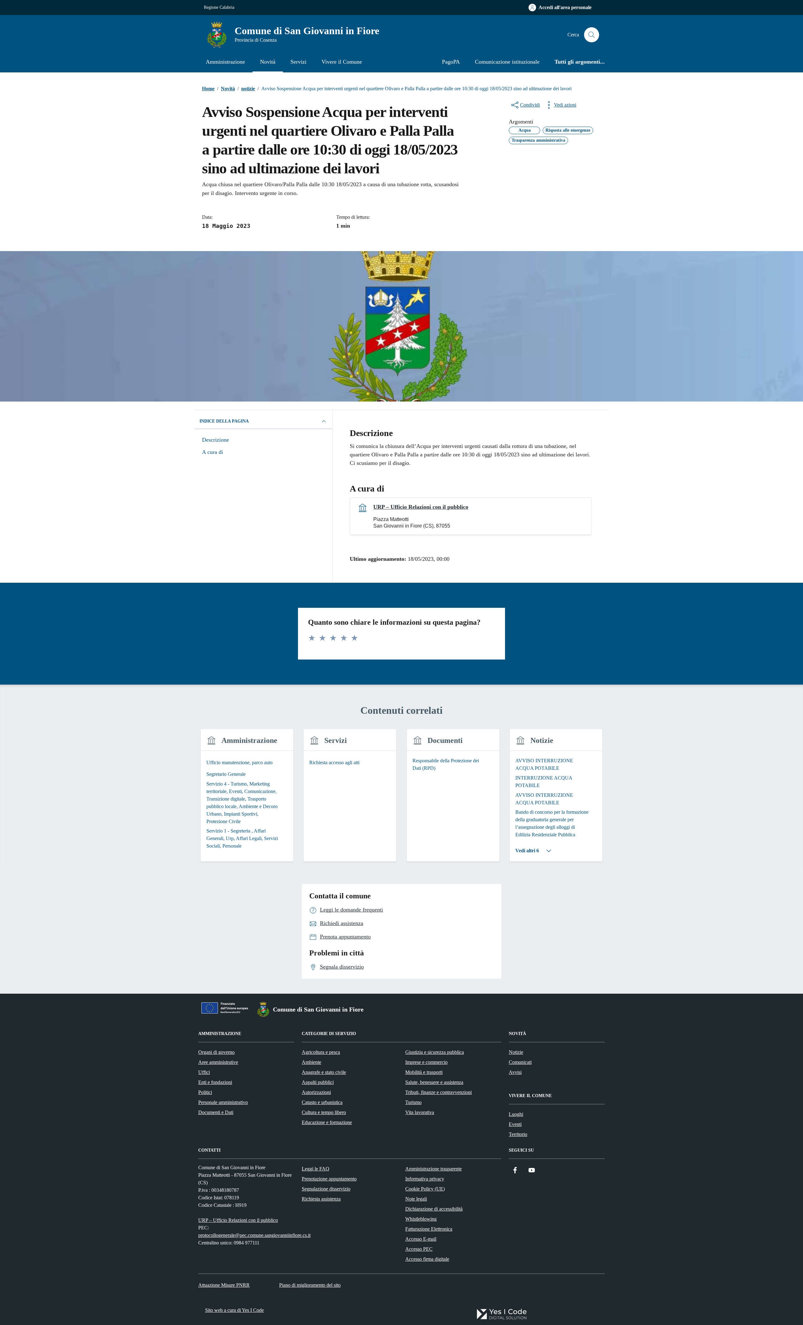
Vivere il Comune (342, 62)
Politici (205, 1092)
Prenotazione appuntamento (329, 1178)
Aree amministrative (218, 1062)
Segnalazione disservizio (326, 1188)
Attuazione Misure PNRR (224, 1285)
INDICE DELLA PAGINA (224, 421)
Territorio (518, 1134)
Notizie (516, 1052)
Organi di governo (216, 1052)
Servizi (298, 62)
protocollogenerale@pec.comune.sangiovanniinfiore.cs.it (254, 1235)
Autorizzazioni (316, 1092)
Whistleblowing (421, 1219)
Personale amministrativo (223, 1102)
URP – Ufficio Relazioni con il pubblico (420, 507)
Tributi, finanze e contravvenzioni (438, 1092)
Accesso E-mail (420, 1239)
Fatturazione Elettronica (428, 1229)
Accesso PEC (419, 1249)
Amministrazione (225, 62)
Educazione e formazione (327, 1122)
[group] (247, 799)
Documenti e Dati (215, 1112)
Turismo (413, 1102)
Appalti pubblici (318, 1082)
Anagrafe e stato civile (324, 1072)
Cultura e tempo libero (324, 1112)
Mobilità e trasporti (424, 1072)
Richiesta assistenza (321, 1198)
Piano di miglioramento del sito (310, 1285)
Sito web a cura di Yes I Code (234, 1310)
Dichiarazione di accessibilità (434, 1209)
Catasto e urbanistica (322, 1102)
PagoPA (451, 62)
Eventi (515, 1124)
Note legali (416, 1198)
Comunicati (520, 1062)
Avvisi (515, 1072)
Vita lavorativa (419, 1112)
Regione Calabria (219, 7)
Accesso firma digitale (427, 1259)
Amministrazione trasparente (433, 1168)
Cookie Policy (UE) (425, 1188)
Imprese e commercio (426, 1062)
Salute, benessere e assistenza (434, 1082)
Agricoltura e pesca (321, 1052)
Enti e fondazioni (215, 1082)
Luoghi (516, 1114)
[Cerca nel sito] (591, 34)
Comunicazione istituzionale (507, 62)
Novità (267, 62)
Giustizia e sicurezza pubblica (434, 1052)
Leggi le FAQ (315, 1168)
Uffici (204, 1072)
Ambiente (311, 1062)
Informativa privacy (424, 1178)
